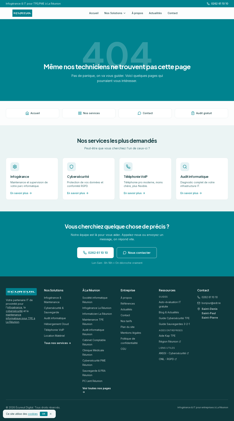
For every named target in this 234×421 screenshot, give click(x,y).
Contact (173, 13)
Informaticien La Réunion (97, 313)
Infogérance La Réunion (96, 307)
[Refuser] (51, 414)
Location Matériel (54, 335)
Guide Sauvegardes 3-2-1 (174, 324)
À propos (137, 13)
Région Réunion (168, 341)
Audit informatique (55, 318)
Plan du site (128, 326)
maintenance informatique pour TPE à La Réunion (20, 318)
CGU (123, 348)
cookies (33, 413)
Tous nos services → (57, 343)
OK (43, 413)
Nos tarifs (126, 321)
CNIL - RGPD (166, 359)
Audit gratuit (204, 113)
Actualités (155, 13)
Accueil (94, 13)
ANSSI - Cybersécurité (172, 353)
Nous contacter (139, 252)
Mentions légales (131, 332)
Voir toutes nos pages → (96, 390)
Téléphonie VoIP (54, 329)
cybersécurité (14, 311)
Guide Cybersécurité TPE (174, 318)
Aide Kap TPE (167, 335)
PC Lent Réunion (92, 380)
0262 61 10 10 (98, 252)
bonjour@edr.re (211, 303)
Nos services (91, 113)
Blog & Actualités (169, 312)
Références (128, 303)
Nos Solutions (113, 13)
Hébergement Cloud (56, 324)
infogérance (14, 307)
